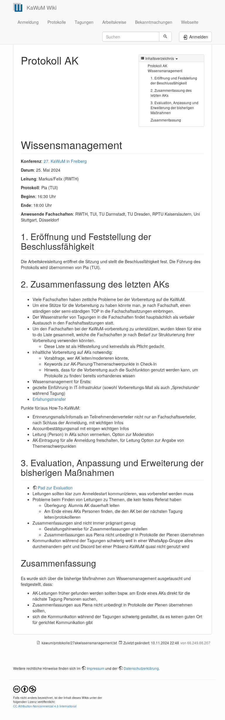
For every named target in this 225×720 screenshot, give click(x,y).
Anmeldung (28, 22)
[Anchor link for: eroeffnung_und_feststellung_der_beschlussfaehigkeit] (98, 245)
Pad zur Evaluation (55, 488)
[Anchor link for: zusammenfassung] (100, 562)
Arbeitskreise (114, 22)
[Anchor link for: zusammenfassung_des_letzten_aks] (173, 283)
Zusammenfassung (166, 119)
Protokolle (56, 22)
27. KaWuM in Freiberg (65, 161)
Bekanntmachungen (153, 22)
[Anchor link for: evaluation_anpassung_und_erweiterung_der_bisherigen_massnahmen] (118, 472)
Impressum (95, 668)
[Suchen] (165, 37)
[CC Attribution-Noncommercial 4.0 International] (24, 688)
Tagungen (84, 22)
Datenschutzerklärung (141, 668)
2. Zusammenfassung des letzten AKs (171, 93)
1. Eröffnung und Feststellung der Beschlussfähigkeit (174, 80)
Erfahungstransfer (49, 399)
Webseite (189, 22)
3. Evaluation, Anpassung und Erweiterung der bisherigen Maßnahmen (174, 107)
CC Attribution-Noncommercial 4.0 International (44, 706)
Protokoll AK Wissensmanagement (165, 68)
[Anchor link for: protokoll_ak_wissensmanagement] (127, 144)
